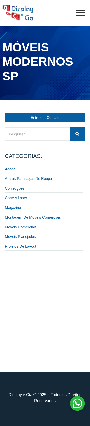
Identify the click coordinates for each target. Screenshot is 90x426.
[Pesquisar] (77, 134)
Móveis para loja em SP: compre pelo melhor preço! (41, 348)
